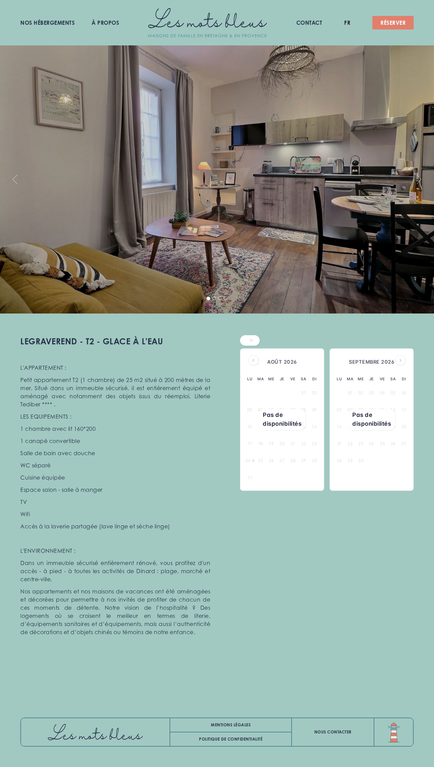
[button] (347, 22)
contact (309, 22)
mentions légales (231, 724)
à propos (105, 22)
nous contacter (333, 731)
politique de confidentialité (230, 739)
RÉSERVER (393, 22)
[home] (207, 22)
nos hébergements (47, 22)
